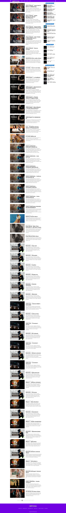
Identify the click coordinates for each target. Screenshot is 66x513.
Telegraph (46, 508)
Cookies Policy (25, 508)
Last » (33, 500)
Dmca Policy (36, 508)
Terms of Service (41, 508)
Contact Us (20, 508)
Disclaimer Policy (30, 508)
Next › (30, 500)
